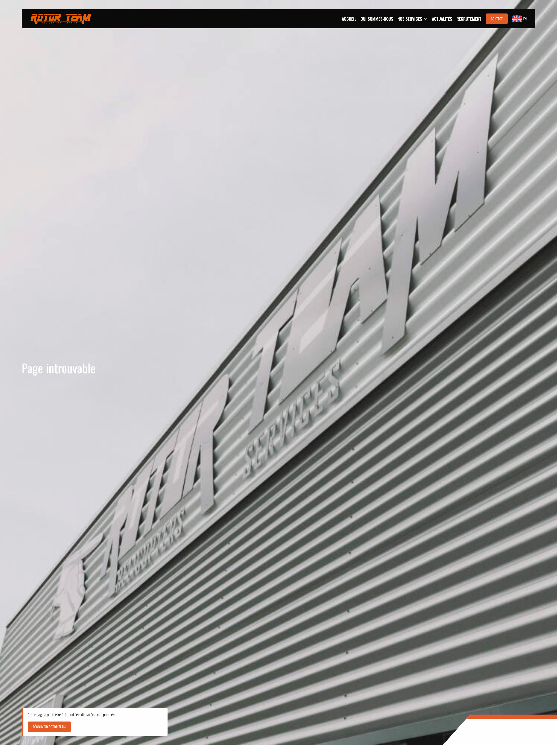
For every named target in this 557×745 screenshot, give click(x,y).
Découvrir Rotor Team (49, 726)
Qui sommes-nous (377, 18)
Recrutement (468, 18)
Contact (497, 18)
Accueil (349, 18)
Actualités (442, 18)
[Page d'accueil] (60, 19)
